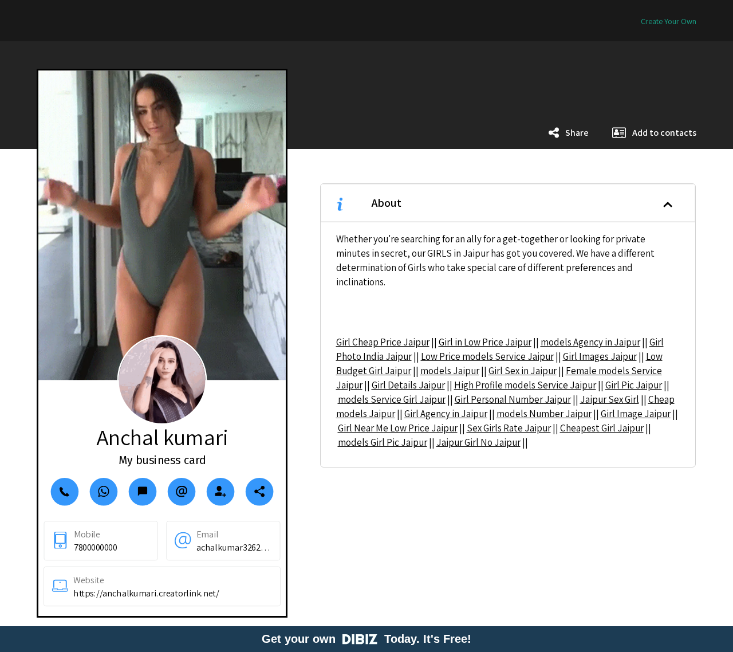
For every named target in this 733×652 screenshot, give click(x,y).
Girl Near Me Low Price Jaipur (398, 428)
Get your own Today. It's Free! (366, 639)
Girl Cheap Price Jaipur (382, 342)
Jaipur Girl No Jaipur (478, 442)
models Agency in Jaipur (590, 342)
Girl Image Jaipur (636, 413)
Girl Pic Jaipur (633, 385)
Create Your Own (668, 21)
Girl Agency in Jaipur (445, 413)
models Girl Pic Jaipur (382, 442)
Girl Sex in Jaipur (522, 370)
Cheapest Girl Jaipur (602, 428)
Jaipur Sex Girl (609, 399)
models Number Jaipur (544, 413)
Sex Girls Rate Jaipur (509, 428)
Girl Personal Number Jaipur (513, 399)
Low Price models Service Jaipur (487, 356)
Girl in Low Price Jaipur (485, 342)
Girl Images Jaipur (600, 356)
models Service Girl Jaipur (392, 399)
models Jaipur (449, 370)
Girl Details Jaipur (408, 385)
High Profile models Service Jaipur (525, 385)
